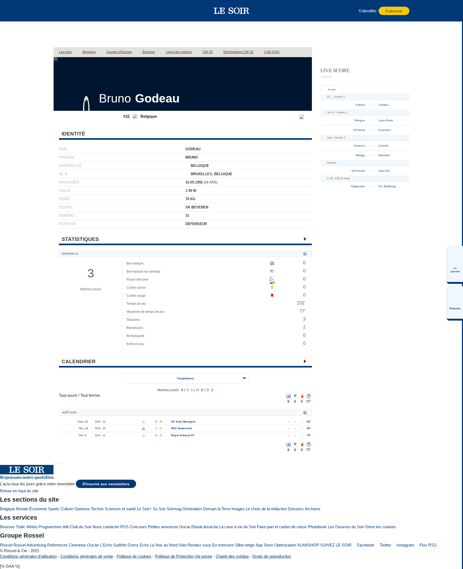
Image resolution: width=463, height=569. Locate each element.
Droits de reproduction (271, 556)
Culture (67, 508)
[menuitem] (455, 264)
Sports (53, 508)
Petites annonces (163, 526)
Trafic (20, 526)
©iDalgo (58, 462)
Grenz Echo (138, 545)
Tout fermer (90, 395)
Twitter (385, 545)
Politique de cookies (134, 556)
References (57, 545)
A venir (331, 89)
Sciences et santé (120, 508)
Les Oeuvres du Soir (346, 526)
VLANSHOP (308, 545)
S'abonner (394, 11)
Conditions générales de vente (86, 556)
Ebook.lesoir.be (204, 526)
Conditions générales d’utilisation (28, 556)
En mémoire (223, 545)
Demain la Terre (216, 508)
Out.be (93, 545)
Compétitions (185, 378)
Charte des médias (232, 556)
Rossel (6, 545)
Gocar (184, 526)
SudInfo (119, 545)
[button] (60, 10)
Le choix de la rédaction (266, 508)
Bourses (7, 526)
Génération (192, 508)
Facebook (365, 545)
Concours (138, 526)
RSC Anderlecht (181, 428)
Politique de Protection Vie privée (183, 556)
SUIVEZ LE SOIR (336, 545)
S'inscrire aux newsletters (106, 484)
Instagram (404, 545)
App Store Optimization (276, 545)
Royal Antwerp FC (183, 435)
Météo (32, 526)
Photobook (317, 526)
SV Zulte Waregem (183, 421)
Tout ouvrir (68, 395)
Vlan (182, 545)
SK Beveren (196, 207)
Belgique (7, 508)
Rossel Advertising (29, 545)
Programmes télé (54, 526)
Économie (38, 508)
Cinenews (77, 545)
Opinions (82, 508)
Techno (97, 508)
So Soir (159, 508)
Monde (22, 508)
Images (238, 508)
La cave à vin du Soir (237, 526)
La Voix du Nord (164, 545)
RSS (124, 526)
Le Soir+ (144, 508)
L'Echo (106, 545)
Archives (312, 508)
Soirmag (174, 508)
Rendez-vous (199, 545)
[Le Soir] (231, 10)
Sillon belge (245, 545)
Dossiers (296, 508)
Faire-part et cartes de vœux (282, 526)
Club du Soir (80, 526)
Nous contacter (105, 526)
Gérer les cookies (380, 526)
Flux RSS (427, 545)
